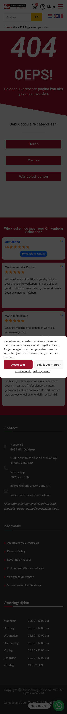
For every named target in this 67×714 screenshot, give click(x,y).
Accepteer (18, 364)
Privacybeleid (41, 371)
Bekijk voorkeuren (48, 364)
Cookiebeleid (23, 371)
